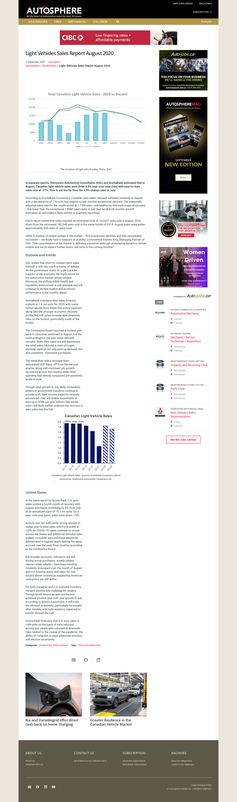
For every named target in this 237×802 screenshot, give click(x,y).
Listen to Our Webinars (182, 764)
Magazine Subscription (134, 761)
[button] (211, 11)
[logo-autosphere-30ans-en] (54, 11)
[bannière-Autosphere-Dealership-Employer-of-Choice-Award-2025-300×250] (183, 239)
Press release (60, 645)
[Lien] (183, 297)
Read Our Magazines (181, 761)
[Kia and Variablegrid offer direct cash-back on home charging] (53, 694)
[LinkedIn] (46, 787)
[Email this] (74, 660)
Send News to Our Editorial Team (90, 761)
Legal (193, 785)
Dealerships (49, 65)
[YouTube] (54, 787)
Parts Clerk (178, 388)
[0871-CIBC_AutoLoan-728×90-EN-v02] (118, 44)
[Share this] (86, 660)
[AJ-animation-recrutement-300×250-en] (183, 89)
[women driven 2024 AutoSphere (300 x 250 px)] (183, 286)
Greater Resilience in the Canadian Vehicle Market (111, 722)
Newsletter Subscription (135, 764)
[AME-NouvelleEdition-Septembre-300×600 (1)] (183, 192)
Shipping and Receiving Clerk (189, 365)
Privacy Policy (205, 785)
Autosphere (54, 62)
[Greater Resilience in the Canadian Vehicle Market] (118, 694)
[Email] (29, 787)
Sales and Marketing (89, 645)
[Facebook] (38, 787)
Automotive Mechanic (185, 313)
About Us (30, 761)
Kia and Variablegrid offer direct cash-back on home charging (52, 722)
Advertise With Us (34, 764)
